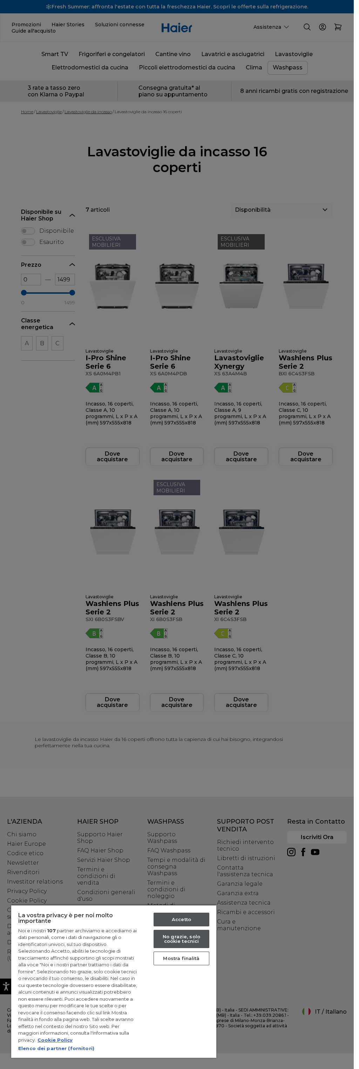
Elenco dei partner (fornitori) (56, 1048)
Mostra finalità (181, 958)
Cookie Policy (55, 1040)
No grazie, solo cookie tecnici (181, 939)
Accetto (181, 919)
